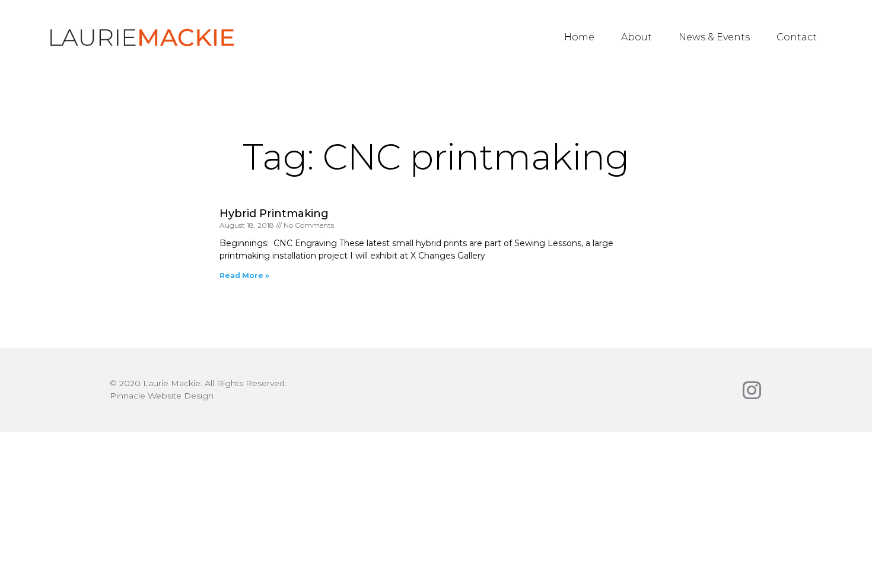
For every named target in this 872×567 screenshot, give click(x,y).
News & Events (714, 37)
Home (579, 37)
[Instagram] (751, 390)
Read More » (244, 275)
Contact (796, 37)
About (636, 37)
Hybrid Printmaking (274, 213)
